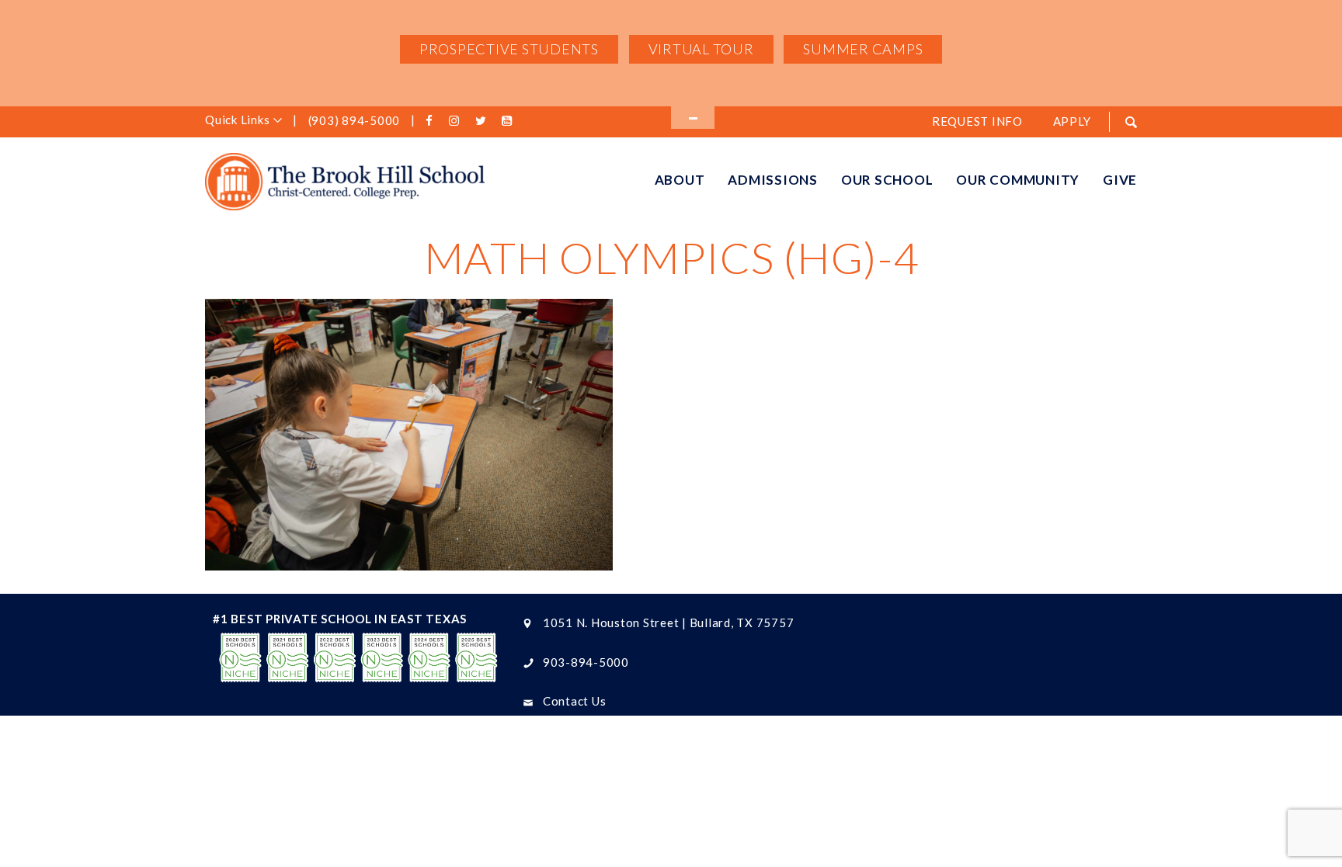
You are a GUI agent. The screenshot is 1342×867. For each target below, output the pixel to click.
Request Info (977, 121)
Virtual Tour (701, 48)
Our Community (1018, 180)
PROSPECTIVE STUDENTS (509, 48)
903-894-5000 (586, 662)
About (680, 180)
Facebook (432, 121)
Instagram (457, 121)
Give (1120, 180)
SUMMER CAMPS (863, 48)
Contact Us (575, 701)
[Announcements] (692, 117)
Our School (887, 180)
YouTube (509, 121)
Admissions (773, 180)
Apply (1072, 121)
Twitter (483, 121)
